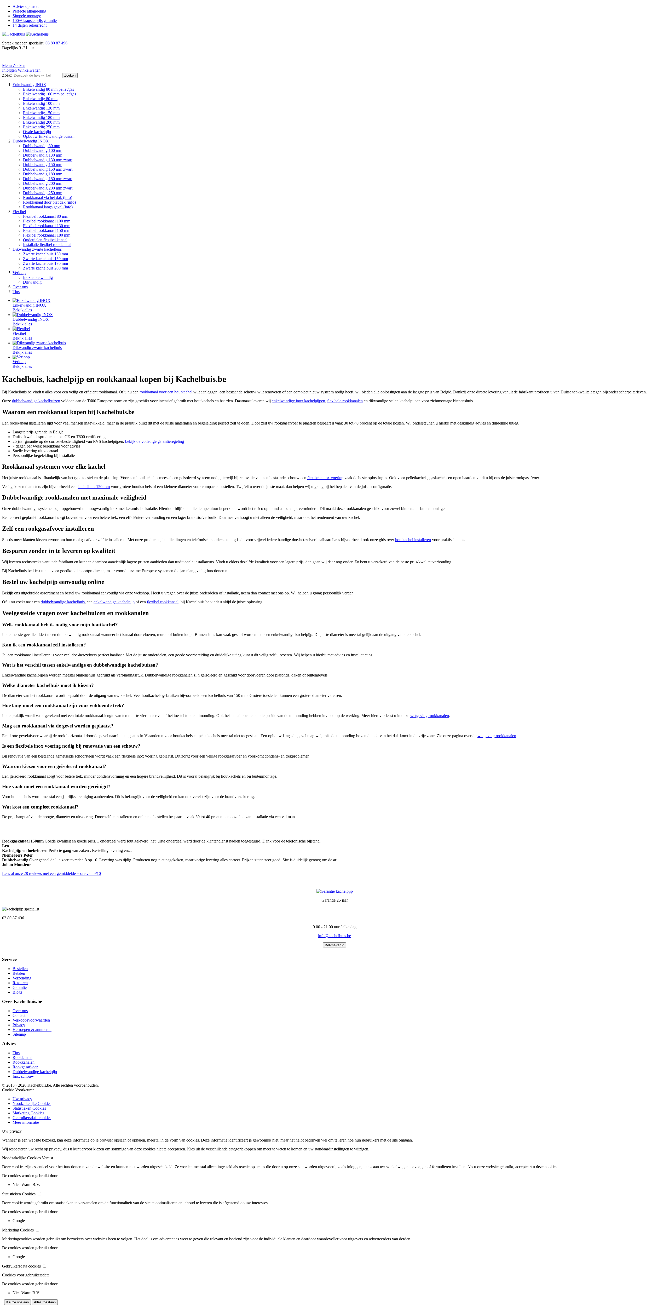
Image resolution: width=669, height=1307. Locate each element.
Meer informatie (26, 1122)
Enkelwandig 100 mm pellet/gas (49, 94)
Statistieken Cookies (29, 1108)
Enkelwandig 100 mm (41, 103)
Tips (16, 291)
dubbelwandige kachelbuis (63, 602)
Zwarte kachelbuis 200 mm (45, 268)
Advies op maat (25, 6)
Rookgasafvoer (25, 1067)
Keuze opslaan (17, 1302)
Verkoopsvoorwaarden (31, 1020)
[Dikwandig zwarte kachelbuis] (39, 343)
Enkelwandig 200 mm (41, 122)
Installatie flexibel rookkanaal (47, 244)
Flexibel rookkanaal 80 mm (45, 216)
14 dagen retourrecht (30, 25)
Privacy (19, 1025)
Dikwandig (32, 282)
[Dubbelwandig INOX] (33, 314)
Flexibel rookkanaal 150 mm (46, 230)
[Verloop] (21, 357)
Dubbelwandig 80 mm (41, 146)
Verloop (19, 273)
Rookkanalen (23, 1062)
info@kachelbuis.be (334, 935)
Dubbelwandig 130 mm (42, 155)
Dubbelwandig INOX (31, 141)
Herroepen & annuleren (32, 1029)
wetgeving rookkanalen (429, 715)
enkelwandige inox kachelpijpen (298, 401)
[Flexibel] (21, 328)
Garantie (20, 987)
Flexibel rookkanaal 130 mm (46, 225)
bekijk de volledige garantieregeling (154, 441)
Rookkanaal (22, 1057)
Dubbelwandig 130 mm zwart (47, 160)
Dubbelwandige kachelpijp (35, 1071)
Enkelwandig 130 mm (41, 108)
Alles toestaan (45, 1302)
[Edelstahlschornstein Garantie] (334, 891)
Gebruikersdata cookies (32, 1117)
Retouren (20, 983)
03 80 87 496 (56, 43)
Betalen (19, 973)
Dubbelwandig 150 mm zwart (47, 169)
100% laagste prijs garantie (35, 20)
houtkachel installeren (413, 539)
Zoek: (7, 75)
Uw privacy (22, 1099)
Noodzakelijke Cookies (32, 1103)
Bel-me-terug (334, 945)
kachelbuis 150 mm (94, 486)
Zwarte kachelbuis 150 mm (45, 258)
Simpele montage (27, 16)
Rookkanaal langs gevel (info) (48, 207)
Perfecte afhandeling (29, 11)
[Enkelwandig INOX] (31, 300)
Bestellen (20, 968)
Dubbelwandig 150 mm (42, 164)
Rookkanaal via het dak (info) (47, 197)
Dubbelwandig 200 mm (42, 183)
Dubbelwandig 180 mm (42, 174)
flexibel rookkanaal (162, 602)
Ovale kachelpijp (37, 131)
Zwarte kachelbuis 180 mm (45, 263)
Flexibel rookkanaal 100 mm (46, 221)
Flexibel (19, 211)
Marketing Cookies (28, 1113)
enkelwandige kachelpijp (114, 602)
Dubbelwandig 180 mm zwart (47, 178)
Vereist (47, 1158)
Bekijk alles (22, 310)
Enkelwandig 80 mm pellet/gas (48, 89)
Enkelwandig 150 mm (41, 113)
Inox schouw (23, 1076)
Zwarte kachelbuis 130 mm (45, 254)
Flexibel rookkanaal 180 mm (46, 235)
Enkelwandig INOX (29, 84)
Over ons (20, 287)
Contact (19, 1015)
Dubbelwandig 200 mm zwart (47, 188)
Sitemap (19, 1034)
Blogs (17, 992)
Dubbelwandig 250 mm (42, 193)
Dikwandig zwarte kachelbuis (37, 249)
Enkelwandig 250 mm (41, 127)
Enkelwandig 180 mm (41, 117)
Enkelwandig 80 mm (40, 98)
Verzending (22, 978)
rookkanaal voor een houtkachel (166, 392)
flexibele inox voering (325, 477)
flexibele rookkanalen (345, 401)
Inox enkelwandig (38, 277)
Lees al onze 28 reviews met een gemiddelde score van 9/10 (51, 873)
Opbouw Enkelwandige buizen (48, 136)
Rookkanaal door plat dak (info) (49, 202)
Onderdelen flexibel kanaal (45, 240)
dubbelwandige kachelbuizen (36, 401)
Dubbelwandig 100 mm (42, 150)
